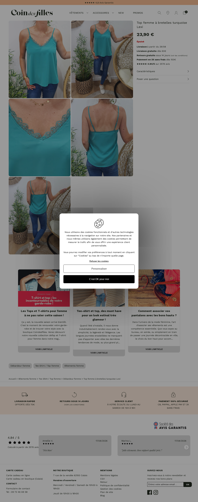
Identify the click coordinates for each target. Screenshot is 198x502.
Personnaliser (99, 268)
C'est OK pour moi (99, 279)
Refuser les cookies (99, 261)
